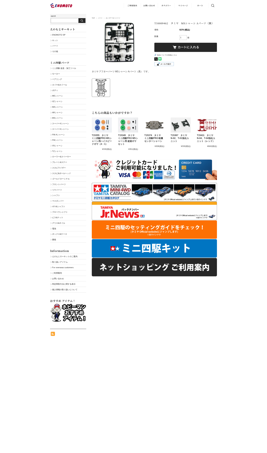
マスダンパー (58, 201)
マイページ (183, 5)
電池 (54, 228)
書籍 (54, 239)
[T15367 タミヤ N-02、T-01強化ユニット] (181, 125)
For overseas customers (63, 267)
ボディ (55, 90)
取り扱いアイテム (60, 262)
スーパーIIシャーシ (60, 129)
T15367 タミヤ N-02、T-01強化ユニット (180, 138)
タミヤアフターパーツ (113, 18)
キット (55, 40)
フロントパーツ (59, 184)
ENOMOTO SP (58, 35)
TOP (93, 18)
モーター (56, 74)
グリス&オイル (58, 223)
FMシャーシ (57, 140)
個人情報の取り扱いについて (64, 289)
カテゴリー (166, 5)
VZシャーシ (57, 101)
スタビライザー (59, 168)
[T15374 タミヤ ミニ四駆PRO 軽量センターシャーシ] (154, 125)
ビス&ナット (57, 217)
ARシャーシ (57, 112)
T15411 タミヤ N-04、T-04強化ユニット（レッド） (206, 138)
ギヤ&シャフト (58, 206)
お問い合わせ (149, 5)
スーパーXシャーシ (60, 123)
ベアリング (57, 79)
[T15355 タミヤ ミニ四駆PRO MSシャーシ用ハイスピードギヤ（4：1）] (102, 125)
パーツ (100, 18)
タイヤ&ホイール (59, 85)
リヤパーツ (57, 190)
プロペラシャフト (60, 212)
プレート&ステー (59, 162)
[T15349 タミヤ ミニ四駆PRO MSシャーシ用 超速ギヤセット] (128, 125)
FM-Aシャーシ (58, 135)
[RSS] (53, 334)
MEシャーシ (57, 96)
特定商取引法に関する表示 (64, 284)
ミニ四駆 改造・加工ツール (64, 68)
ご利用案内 (132, 5)
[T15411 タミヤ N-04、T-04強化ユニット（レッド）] (207, 125)
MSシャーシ (57, 118)
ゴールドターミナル (61, 179)
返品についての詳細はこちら (167, 55)
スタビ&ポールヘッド (61, 173)
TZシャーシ (57, 151)
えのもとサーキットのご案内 (64, 256)
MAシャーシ (57, 107)
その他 (55, 51)
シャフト (56, 195)
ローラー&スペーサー (61, 157)
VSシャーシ (57, 146)
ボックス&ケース (59, 234)
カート (200, 5)
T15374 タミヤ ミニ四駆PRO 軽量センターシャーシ (153, 138)
